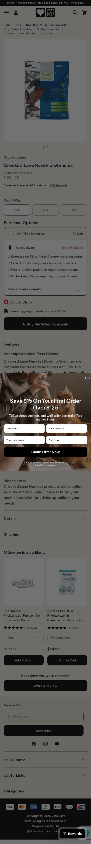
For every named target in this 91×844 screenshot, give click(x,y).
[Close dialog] (87, 378)
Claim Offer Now (45, 452)
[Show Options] (84, 440)
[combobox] (66, 440)
